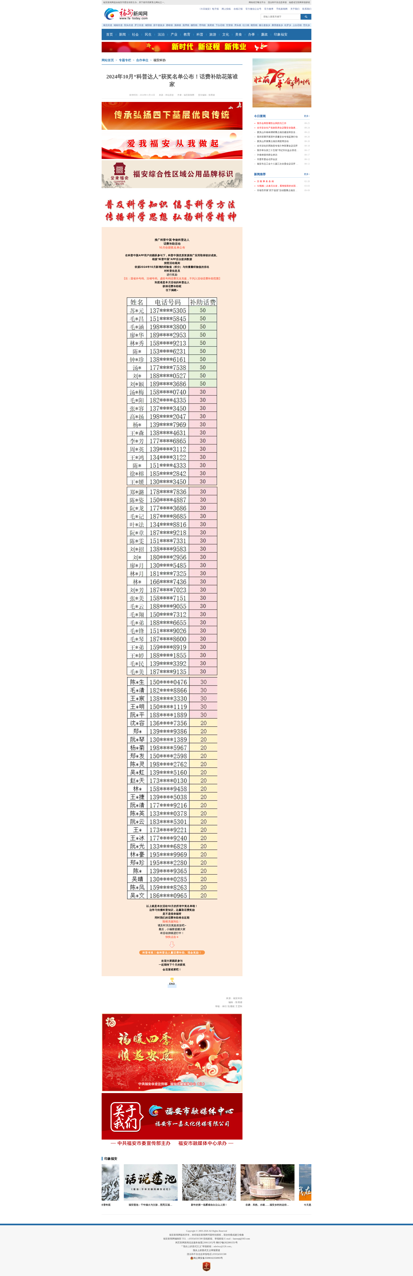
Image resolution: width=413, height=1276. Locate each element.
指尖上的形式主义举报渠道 (206, 1250)
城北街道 (107, 25)
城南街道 (118, 25)
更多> (307, 116)
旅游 (212, 34)
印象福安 (280, 34)
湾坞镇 (202, 25)
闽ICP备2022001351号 (227, 1242)
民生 (148, 34)
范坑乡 (306, 25)
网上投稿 (226, 9)
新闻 (122, 34)
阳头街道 (128, 25)
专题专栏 (125, 60)
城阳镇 (148, 25)
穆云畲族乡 (264, 25)
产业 (174, 34)
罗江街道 (139, 25)
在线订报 (238, 9)
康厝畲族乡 (277, 25)
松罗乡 (287, 25)
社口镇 (245, 25)
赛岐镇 (169, 25)
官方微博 (268, 9)
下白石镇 (220, 25)
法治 (161, 34)
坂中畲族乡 (159, 25)
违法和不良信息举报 (277, 2)
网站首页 (108, 60)
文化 (225, 34)
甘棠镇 (229, 25)
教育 (187, 34)
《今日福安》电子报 (208, 9)
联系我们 (306, 9)
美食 (238, 34)
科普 (199, 34)
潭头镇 (237, 25)
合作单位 (142, 60)
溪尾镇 (210, 25)
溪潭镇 (185, 25)
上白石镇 (297, 25)
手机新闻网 (281, 9)
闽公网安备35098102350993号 (208, 1258)
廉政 (264, 34)
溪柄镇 (177, 25)
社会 (135, 34)
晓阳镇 (254, 25)
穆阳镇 (194, 25)
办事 (251, 34)
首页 (109, 34)
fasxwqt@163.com (241, 1239)
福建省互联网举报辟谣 (299, 2)
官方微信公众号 (253, 9)
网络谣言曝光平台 (257, 2)
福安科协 (159, 60)
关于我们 (294, 9)
